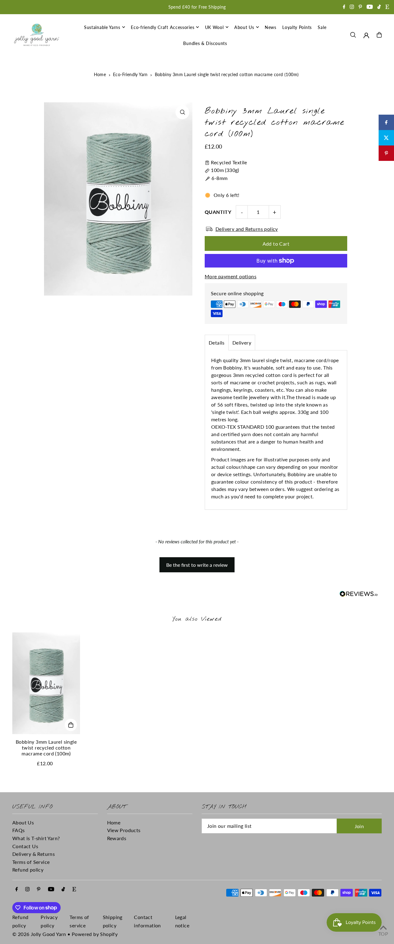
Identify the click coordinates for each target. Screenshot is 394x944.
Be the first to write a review (197, 565)
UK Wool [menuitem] (214, 27)
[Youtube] (370, 7)
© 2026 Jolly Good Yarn (39, 934)
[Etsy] (387, 7)
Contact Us (25, 846)
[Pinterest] (360, 7)
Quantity (218, 212)
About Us (23, 822)
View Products (124, 830)
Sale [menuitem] (322, 27)
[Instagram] (352, 7)
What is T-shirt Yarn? (36, 838)
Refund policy (27, 869)
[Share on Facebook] (386, 122)
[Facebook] (344, 7)
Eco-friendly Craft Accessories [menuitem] (162, 27)
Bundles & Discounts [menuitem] (205, 43)
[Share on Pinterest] (386, 153)
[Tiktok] (379, 7)
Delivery (241, 342)
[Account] (366, 35)
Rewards (117, 838)
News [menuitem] (270, 27)
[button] (197, 562)
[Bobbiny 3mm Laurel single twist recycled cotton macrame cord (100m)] (46, 683)
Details (217, 342)
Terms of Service (31, 862)
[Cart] (379, 35)
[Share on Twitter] (386, 137)
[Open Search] (353, 35)
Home (100, 74)
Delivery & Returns (33, 854)
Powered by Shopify (95, 934)
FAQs (18, 830)
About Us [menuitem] (244, 27)
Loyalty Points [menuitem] (297, 27)
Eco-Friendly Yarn (130, 74)
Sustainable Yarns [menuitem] (102, 27)
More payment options (230, 276)
